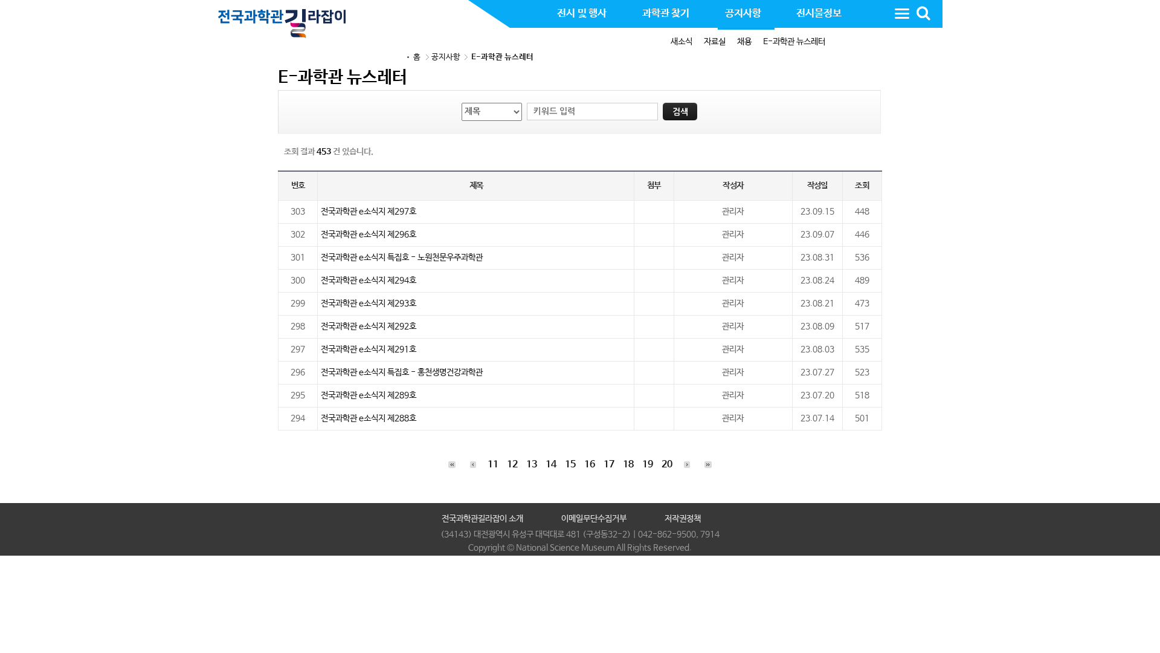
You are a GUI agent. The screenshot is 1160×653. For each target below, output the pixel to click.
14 (551, 464)
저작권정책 (683, 519)
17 (609, 464)
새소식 (681, 42)
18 (628, 464)
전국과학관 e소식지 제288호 (368, 418)
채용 (744, 42)
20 (667, 464)
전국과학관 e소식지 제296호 (368, 234)
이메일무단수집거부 (594, 519)
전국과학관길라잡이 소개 (482, 519)
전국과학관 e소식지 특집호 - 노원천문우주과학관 (402, 257)
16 (589, 464)
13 (531, 464)
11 (493, 464)
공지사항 (445, 57)
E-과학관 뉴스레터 (794, 42)
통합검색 (923, 13)
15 (570, 464)
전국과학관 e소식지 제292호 (368, 326)
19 (647, 464)
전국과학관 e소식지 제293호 (368, 303)
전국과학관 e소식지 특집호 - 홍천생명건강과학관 (402, 372)
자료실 (715, 42)
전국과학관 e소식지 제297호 (368, 211)
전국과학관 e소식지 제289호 (368, 395)
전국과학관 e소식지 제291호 (368, 349)
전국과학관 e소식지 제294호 (368, 280)
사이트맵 (902, 13)
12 (512, 464)
